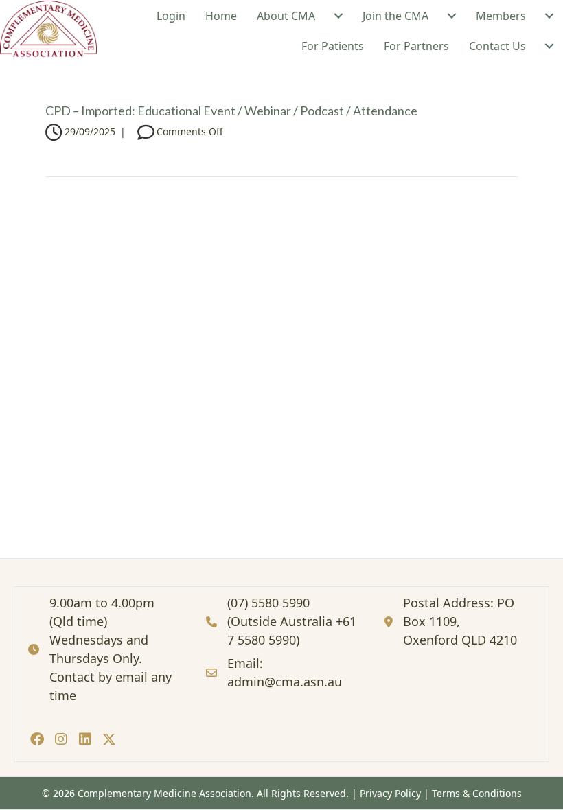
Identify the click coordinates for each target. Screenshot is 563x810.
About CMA (286, 15)
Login (171, 15)
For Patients (332, 46)
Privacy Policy (390, 793)
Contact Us (497, 46)
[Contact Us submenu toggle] (549, 46)
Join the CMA (395, 15)
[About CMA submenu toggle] (338, 16)
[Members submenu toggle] (549, 16)
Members (501, 15)
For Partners (416, 46)
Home (221, 15)
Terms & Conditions (477, 793)
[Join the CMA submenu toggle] (452, 16)
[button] (36, 739)
